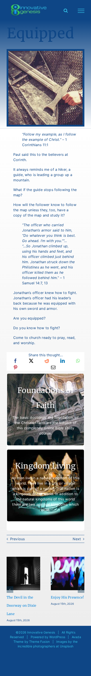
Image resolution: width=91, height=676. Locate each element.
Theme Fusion (39, 634)
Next (77, 539)
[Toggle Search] (66, 10)
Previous (17, 539)
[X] (31, 361)
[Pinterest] (15, 367)
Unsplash (66, 639)
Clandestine (26, 597)
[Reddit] (46, 361)
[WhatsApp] (78, 361)
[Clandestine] (33, 559)
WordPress (57, 629)
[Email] (53, 367)
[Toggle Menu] (81, 11)
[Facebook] (15, 361)
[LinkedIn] (62, 361)
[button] (10, 585)
